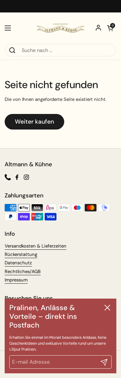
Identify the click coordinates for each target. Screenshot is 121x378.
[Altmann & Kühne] (60, 28)
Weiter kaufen (34, 121)
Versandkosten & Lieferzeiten (35, 246)
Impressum (16, 280)
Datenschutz (18, 263)
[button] (110, 28)
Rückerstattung (21, 254)
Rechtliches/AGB (23, 271)
